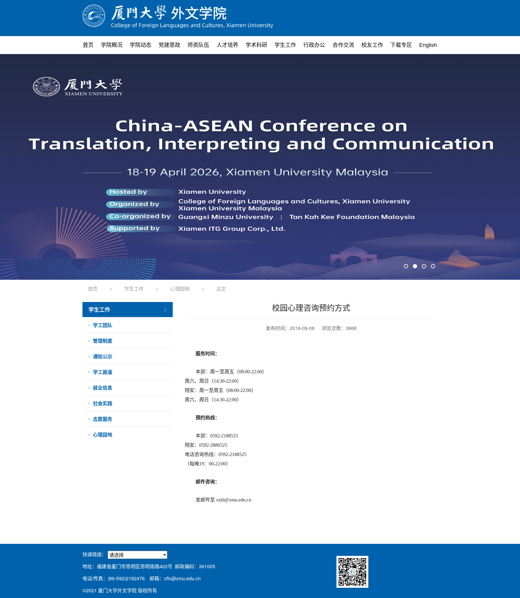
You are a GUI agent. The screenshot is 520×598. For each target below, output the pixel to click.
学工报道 (102, 371)
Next (429, 167)
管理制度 (102, 340)
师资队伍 (198, 45)
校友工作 (372, 45)
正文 (221, 288)
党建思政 (169, 45)
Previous (90, 167)
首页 (88, 45)
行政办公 (314, 45)
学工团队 (102, 325)
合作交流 (343, 45)
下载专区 (401, 45)
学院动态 (140, 45)
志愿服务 (102, 418)
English (428, 45)
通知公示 (102, 356)
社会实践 (102, 403)
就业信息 (102, 387)
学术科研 (256, 45)
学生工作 (285, 45)
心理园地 (180, 288)
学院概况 (111, 45)
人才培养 (227, 45)
